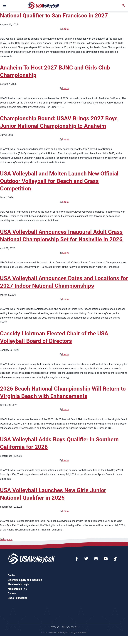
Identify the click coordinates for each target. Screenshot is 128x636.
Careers (12, 593)
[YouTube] (106, 559)
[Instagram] (96, 559)
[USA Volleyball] (43, 5)
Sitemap (55, 627)
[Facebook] (77, 559)
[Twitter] (86, 559)
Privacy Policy (69, 627)
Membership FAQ (17, 588)
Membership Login (18, 584)
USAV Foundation (17, 598)
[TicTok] (115, 559)
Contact (12, 575)
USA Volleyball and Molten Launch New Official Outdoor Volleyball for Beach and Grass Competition (59, 181)
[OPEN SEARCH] (123, 5)
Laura (65, 28)
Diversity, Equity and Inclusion (25, 579)
